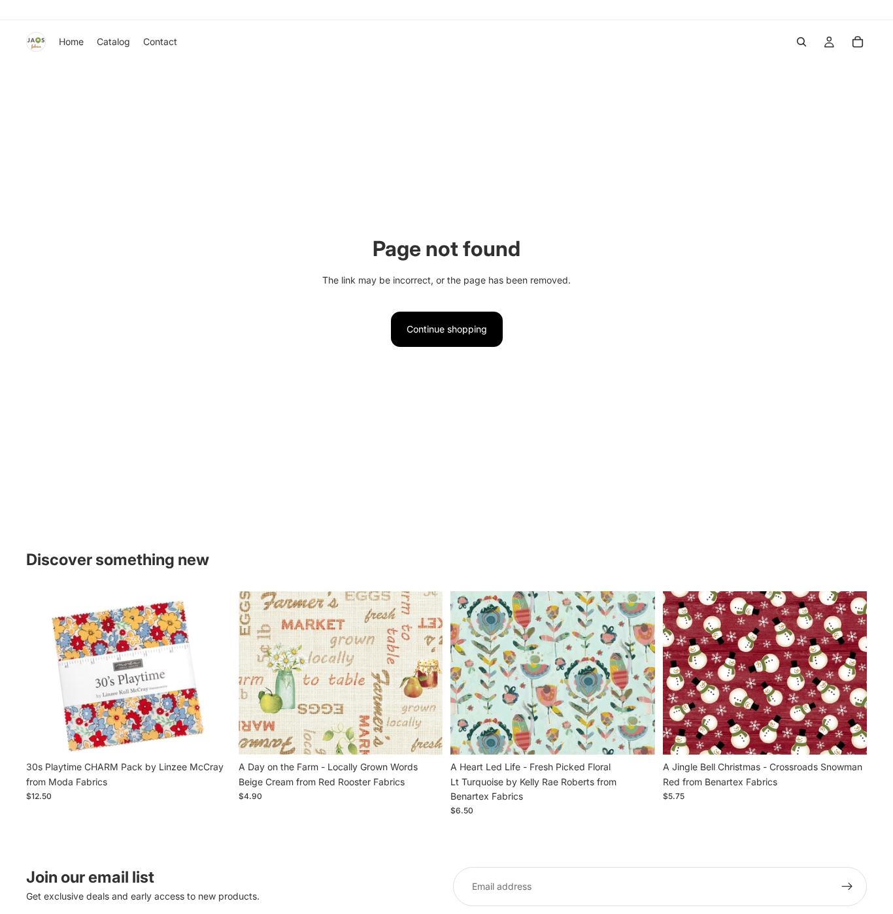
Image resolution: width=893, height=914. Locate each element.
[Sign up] (847, 886)
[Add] (210, 735)
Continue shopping (447, 329)
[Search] (801, 41)
